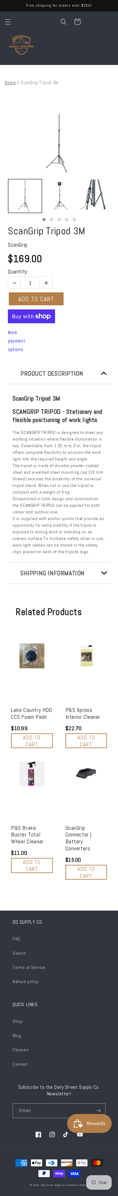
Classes (20, 1049)
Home (10, 82)
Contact (20, 1064)
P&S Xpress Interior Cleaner (83, 713)
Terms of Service (29, 967)
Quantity (17, 271)
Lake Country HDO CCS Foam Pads (31, 713)
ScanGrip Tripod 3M (46, 231)
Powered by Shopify (77, 1185)
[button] (8, 22)
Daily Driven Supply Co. (53, 1185)
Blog (17, 1035)
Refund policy (26, 981)
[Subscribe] (98, 1110)
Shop (17, 1021)
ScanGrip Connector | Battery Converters (78, 838)
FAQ (16, 938)
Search (19, 953)
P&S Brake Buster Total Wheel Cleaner (27, 834)
